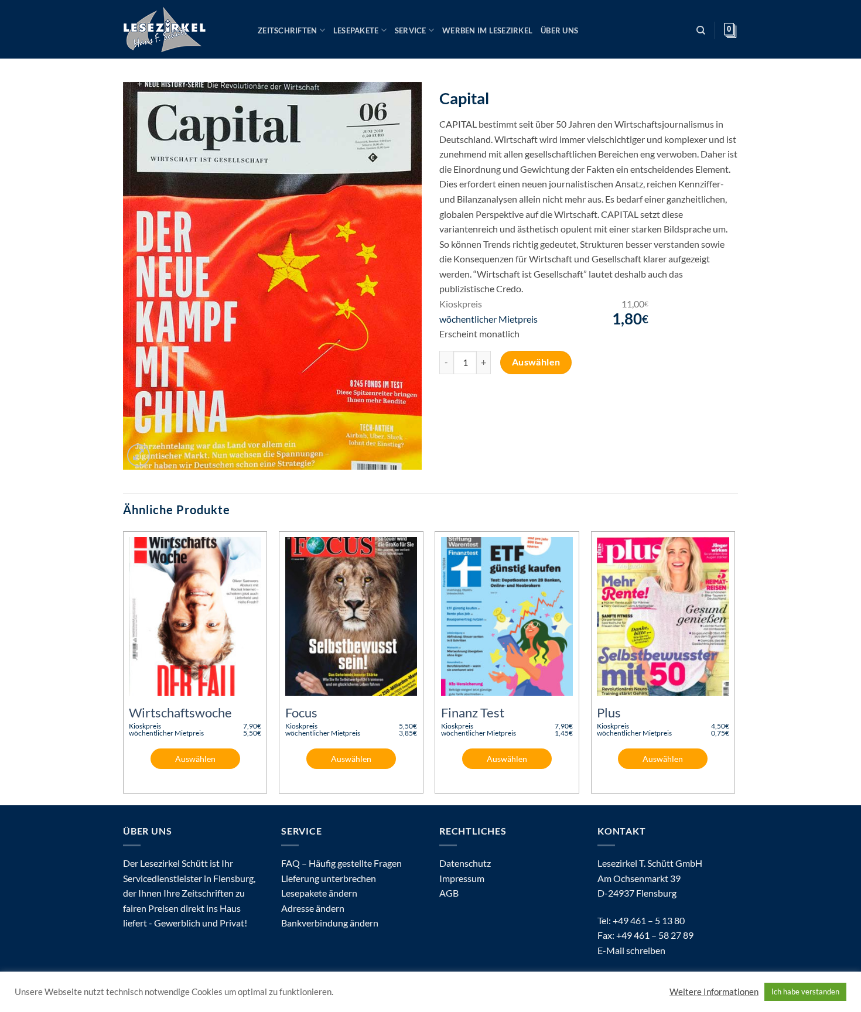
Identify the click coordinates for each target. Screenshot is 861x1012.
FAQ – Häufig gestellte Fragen (341, 863)
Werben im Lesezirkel (487, 30)
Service (410, 30)
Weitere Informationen (713, 992)
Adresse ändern (312, 908)
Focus (301, 712)
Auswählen (536, 362)
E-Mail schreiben (631, 950)
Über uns (559, 30)
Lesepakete (356, 30)
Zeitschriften (287, 30)
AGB (449, 892)
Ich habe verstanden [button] (805, 991)
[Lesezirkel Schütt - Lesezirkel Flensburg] (181, 29)
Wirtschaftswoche (180, 712)
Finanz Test (472, 712)
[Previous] (123, 667)
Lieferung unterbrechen (328, 878)
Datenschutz (465, 863)
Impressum (461, 878)
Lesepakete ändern (319, 892)
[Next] (734, 667)
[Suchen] (700, 30)
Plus (609, 712)
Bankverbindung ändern (329, 922)
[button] (138, 455)
